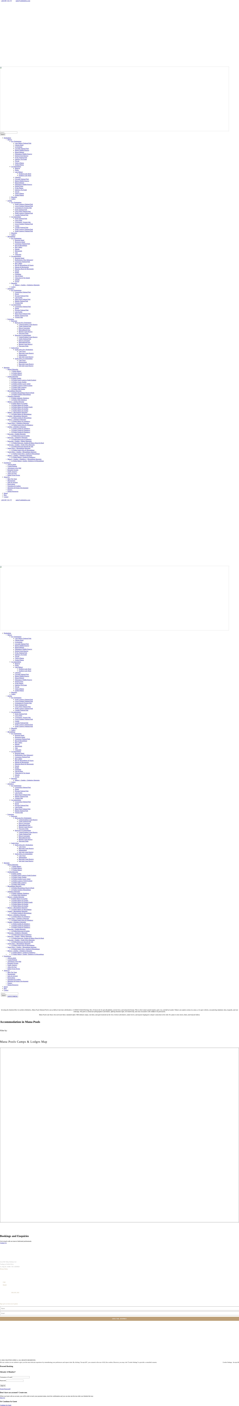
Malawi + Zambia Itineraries (15, 402)
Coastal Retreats (12, 466)
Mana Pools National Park (22, 299)
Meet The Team (12, 479)
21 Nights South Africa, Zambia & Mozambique (25, 454)
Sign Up (2, 1398)
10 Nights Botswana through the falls (22, 446)
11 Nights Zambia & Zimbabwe (20, 428)
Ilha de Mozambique (21, 245)
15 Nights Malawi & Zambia (19, 409)
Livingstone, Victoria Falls (23, 222)
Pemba (17, 272)
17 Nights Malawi (16, 375)
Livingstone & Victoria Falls (23, 208)
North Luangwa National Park (24, 213)
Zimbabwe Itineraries (13, 396)
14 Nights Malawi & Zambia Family (22, 407)
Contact (6, 497)
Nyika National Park (21, 157)
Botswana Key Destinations (23, 322)
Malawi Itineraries (12, 369)
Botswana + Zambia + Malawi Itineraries (19, 441)
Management (11, 480)
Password (3, 1380)
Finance (9, 489)
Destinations (7, 138)
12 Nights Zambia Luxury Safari (20, 384)
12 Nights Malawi (16, 373)
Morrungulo (18, 251)
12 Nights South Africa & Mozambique (22, 450)
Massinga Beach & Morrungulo (24, 269)
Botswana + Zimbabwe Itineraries (17, 437)
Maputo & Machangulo (22, 267)
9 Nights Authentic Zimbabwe (20, 398)
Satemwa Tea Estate (21, 159)
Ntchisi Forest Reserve (21, 156)
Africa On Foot (12, 473)
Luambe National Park (21, 215)
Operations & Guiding (14, 486)
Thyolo (17, 161)
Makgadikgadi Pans (24, 330)
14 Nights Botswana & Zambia (20, 436)
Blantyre (17, 168)
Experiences (7, 462)
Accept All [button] (236, 1362)
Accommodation (16, 166)
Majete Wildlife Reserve (22, 150)
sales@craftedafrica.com (23, 1)
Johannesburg (23, 355)
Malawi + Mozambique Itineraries (17, 412)
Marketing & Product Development (17, 488)
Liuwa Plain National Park (23, 211)
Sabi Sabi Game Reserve (26, 357)
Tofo (16, 252)
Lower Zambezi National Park (24, 206)
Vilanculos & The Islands (22, 278)
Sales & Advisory (12, 482)
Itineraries (14, 197)
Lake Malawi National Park (23, 143)
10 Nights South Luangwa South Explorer (23, 380)
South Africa (15, 348)
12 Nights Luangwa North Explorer (21, 385)
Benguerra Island (20, 242)
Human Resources (12, 491)
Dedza (17, 170)
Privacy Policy (4, 1269)
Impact (6, 493)
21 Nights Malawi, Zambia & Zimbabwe (23, 457)
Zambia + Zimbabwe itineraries (16, 427)
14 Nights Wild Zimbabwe (19, 400)
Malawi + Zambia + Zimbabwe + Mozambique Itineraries (24, 459)
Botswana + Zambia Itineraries (16, 434)
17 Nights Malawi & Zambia (19, 410)
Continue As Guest (5, 1405)
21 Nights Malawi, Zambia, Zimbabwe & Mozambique (27, 461)
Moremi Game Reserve (25, 331)
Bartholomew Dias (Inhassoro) (24, 260)
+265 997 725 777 (6, 1)
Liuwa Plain (18, 220)
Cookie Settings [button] (227, 1362)
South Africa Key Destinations (24, 349)
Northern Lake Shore (25, 174)
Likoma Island (19, 145)
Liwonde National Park (22, 148)
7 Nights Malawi (16, 371)
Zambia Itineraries (12, 376)
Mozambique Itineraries (14, 391)
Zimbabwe (10, 288)
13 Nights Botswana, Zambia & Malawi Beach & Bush (27, 443)
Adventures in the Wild (14, 468)
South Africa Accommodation (23, 358)
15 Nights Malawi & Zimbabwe (20, 421)
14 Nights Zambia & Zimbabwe (20, 430)
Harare (17, 294)
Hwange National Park (21, 296)
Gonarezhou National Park (23, 292)
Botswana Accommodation (23, 335)
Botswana (14, 321)
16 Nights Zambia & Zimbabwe (20, 432)
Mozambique (11, 236)
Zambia (9, 200)
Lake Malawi (19, 172)
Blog (5, 495)
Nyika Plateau (19, 188)
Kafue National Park (21, 209)
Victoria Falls (19, 303)
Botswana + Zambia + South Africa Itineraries (21, 445)
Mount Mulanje (19, 152)
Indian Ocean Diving (13, 475)
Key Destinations (16, 141)
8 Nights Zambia (16, 378)
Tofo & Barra (19, 276)
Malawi (9, 139)
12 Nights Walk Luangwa (18, 387)
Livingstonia (18, 147)
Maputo (17, 249)
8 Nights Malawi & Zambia (19, 403)
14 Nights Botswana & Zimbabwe (21, 439)
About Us (7, 477)
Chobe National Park (25, 326)
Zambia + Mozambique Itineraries (17, 416)
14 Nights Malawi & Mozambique (21, 414)
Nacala (17, 270)
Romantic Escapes (12, 470)
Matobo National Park (21, 301)
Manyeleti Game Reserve (26, 353)
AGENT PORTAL (13, 996)
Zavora (17, 281)
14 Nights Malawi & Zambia (19, 405)
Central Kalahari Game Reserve (28, 324)
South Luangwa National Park (24, 204)
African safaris (11, 464)
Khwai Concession (24, 328)
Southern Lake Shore (25, 175)
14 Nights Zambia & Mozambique (21, 418)
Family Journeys (12, 471)
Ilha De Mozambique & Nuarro (24, 265)
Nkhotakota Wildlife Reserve (23, 154)
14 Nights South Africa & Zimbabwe (22, 425)
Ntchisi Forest (19, 186)
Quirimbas (18, 274)
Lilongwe (18, 177)
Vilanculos (18, 254)
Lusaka (17, 226)
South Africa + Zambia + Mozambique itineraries (21, 452)
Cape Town (22, 351)
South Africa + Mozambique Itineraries (18, 448)
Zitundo (17, 279)
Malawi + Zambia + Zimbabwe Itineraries (27, 285)
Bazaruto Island (19, 240)
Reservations (11, 484)
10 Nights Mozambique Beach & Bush (22, 393)
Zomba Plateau (19, 165)
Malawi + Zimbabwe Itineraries (16, 419)
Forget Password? (5, 1389)
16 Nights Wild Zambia (18, 389)
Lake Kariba (18, 297)
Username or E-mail (6, 1377)
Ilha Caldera (18, 247)
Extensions (10, 319)
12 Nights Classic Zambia (18, 382)
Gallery (13, 199)
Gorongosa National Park (22, 244)
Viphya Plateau (19, 163)
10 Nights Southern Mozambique (21, 394)
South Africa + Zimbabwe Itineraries (18, 423)
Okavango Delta (23, 333)
